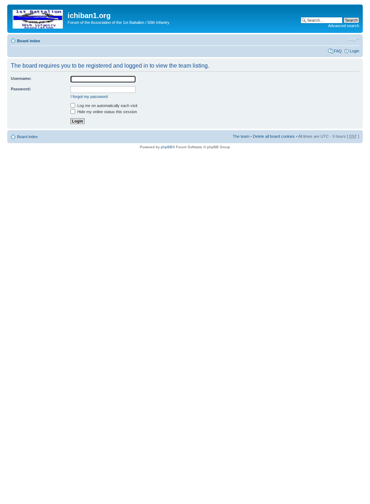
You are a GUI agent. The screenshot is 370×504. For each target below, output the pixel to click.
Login (354, 51)
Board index (28, 41)
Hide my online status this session (106, 112)
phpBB (166, 147)
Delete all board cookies (274, 136)
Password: (21, 89)
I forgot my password (89, 96)
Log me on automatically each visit (106, 105)
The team (241, 136)
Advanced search (343, 26)
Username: (21, 78)
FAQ (338, 51)
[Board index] (38, 17)
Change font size (354, 39)
